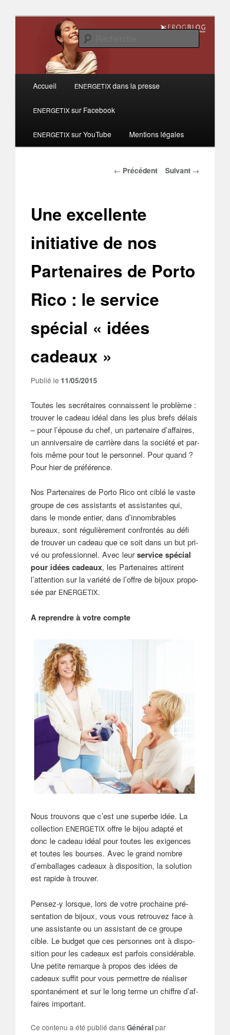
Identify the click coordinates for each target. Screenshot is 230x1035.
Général (140, 1027)
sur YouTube (72, 134)
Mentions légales (156, 134)
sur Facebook (74, 110)
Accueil (45, 85)
